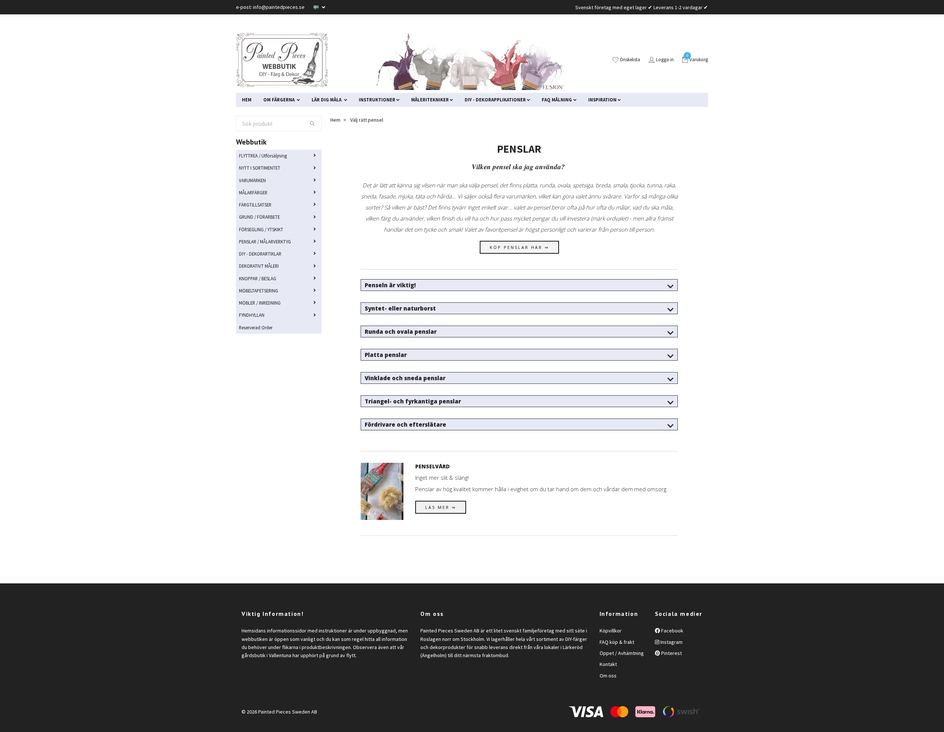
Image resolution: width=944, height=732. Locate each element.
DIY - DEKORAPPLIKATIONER (495, 100)
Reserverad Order (256, 327)
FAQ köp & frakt (617, 642)
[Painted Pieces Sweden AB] (282, 60)
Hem (335, 120)
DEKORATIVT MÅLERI (259, 266)
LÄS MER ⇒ (440, 507)
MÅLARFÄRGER (253, 192)
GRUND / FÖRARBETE (259, 217)
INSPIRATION (602, 100)
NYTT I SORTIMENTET (259, 168)
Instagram (671, 642)
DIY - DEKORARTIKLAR (260, 254)
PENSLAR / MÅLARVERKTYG (265, 241)
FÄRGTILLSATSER (255, 205)
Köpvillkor (611, 630)
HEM (246, 100)
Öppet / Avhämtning (622, 653)
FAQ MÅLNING (557, 100)
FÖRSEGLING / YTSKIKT (261, 229)
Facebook (671, 630)
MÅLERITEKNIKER (430, 100)
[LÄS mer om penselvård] (382, 489)
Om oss (608, 675)
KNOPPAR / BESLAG (257, 278)
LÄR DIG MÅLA (327, 100)
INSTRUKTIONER (377, 100)
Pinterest (671, 653)
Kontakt (608, 664)
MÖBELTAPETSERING (258, 291)
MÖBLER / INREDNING (260, 303)
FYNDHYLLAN (251, 315)
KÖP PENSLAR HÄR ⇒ (519, 247)
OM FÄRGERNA (279, 100)
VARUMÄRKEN (252, 180)
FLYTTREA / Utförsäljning (263, 156)
